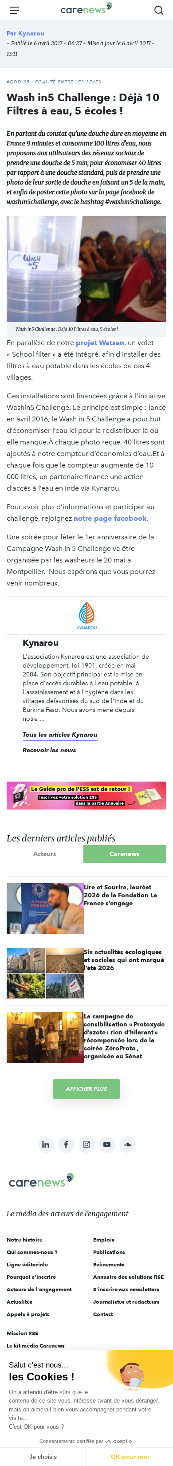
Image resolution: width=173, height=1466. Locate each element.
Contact (103, 1314)
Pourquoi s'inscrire (31, 1276)
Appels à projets (28, 1314)
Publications (109, 1252)
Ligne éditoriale (27, 1264)
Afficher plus (86, 1088)
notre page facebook (110, 518)
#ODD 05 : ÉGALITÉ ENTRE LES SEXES (54, 82)
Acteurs (44, 853)
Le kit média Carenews (36, 1345)
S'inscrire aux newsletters (126, 1289)
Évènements (108, 1264)
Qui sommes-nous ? (32, 1252)
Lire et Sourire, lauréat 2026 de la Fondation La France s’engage (120, 895)
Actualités (19, 1301)
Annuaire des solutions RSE (128, 1276)
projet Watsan (100, 342)
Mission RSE (22, 1333)
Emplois (103, 1239)
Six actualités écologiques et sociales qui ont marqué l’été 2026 (124, 959)
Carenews (125, 853)
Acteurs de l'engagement (39, 1289)
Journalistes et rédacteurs (126, 1301)
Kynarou (31, 33)
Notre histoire (25, 1239)
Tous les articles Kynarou (60, 734)
